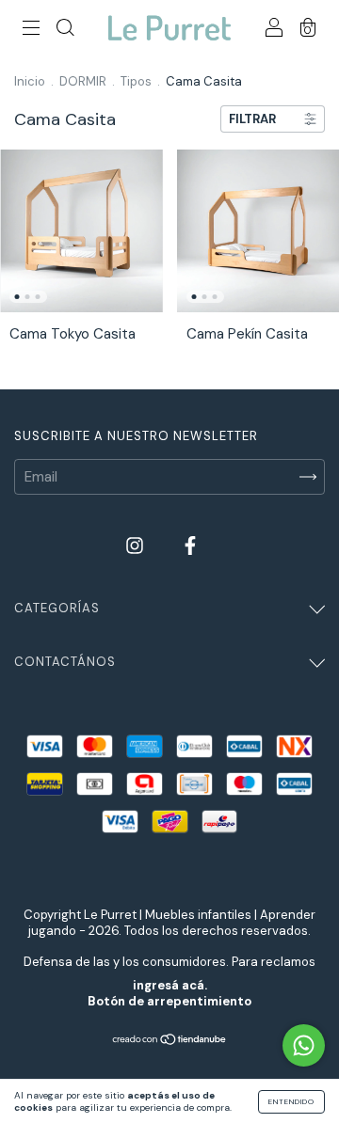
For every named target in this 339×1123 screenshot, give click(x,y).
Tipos (136, 81)
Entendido (291, 1101)
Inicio (29, 81)
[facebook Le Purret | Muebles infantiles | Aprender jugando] (190, 545)
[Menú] (31, 29)
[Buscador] (65, 29)
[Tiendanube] (170, 1041)
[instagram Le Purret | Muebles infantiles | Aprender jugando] (136, 545)
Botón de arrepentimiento (169, 1001)
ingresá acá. (170, 985)
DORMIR (82, 81)
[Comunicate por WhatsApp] (303, 1045)
